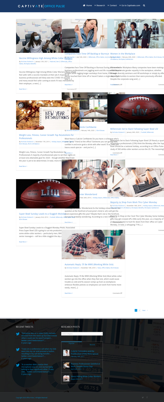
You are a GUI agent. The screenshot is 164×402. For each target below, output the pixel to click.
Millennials (91, 57)
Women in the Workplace (122, 53)
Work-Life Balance (33, 144)
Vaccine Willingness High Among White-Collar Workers (45, 58)
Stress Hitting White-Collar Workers (86, 376)
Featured (52, 61)
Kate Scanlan (71, 57)
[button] (144, 5)
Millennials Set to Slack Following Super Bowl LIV (134, 128)
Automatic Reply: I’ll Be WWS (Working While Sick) (89, 264)
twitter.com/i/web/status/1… (33, 340)
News (71, 142)
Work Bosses (158, 57)
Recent (92, 345)
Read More (22, 89)
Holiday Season (56, 142)
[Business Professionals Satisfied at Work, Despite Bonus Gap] (66, 365)
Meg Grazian (116, 57)
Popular (72, 343)
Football (143, 132)
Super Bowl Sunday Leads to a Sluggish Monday (42, 213)
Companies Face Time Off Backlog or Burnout (87, 53)
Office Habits (100, 57)
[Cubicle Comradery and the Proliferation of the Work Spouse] (66, 353)
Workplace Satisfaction (126, 59)
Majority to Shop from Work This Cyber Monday (133, 202)
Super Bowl (71, 217)
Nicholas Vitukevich (27, 61)
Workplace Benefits (30, 64)
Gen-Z (58, 61)
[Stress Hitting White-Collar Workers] (66, 378)
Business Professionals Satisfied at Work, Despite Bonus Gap (85, 365)
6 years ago (26, 342)
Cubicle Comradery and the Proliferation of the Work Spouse (84, 352)
